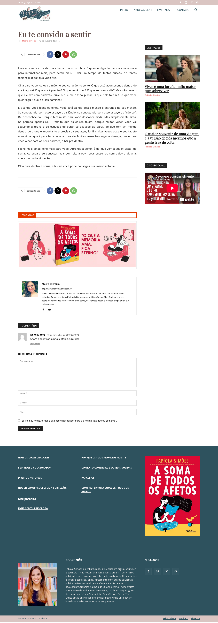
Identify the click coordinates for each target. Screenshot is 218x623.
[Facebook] (180, 2)
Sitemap (195, 618)
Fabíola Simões (152, 95)
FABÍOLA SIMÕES (142, 9)
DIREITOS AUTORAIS (30, 477)
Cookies (183, 618)
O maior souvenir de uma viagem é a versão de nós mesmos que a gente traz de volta (172, 138)
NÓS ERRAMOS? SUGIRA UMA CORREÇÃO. (42, 487)
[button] (196, 10)
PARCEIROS (88, 477)
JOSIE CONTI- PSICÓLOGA (33, 508)
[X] (191, 2)
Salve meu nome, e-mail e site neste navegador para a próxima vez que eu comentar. (69, 420)
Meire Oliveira (29, 40)
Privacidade (169, 618)
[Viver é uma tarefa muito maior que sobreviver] (172, 68)
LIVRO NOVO (165, 9)
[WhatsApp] (73, 54)
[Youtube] (197, 2)
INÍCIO (124, 9)
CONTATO (183, 9)
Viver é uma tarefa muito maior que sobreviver (170, 88)
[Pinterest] (65, 54)
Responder (35, 343)
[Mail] (50, 310)
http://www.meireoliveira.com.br (57, 289)
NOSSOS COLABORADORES (33, 457)
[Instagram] (186, 2)
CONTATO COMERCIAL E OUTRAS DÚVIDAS (106, 467)
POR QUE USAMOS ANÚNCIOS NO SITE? (104, 457)
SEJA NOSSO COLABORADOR (34, 467)
